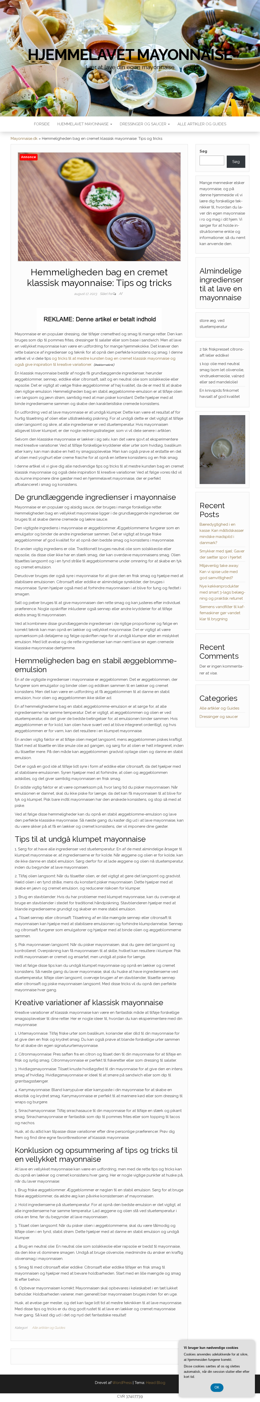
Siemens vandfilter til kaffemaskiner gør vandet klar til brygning (222, 613)
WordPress (122, 1382)
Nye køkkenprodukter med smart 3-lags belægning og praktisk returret (222, 592)
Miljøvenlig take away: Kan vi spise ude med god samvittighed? (219, 571)
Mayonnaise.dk (24, 138)
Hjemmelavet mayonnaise (130, 55)
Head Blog (155, 1382)
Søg (203, 151)
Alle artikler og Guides (201, 124)
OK (217, 1387)
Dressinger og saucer (143, 124)
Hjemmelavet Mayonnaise (83, 124)
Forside (42, 124)
